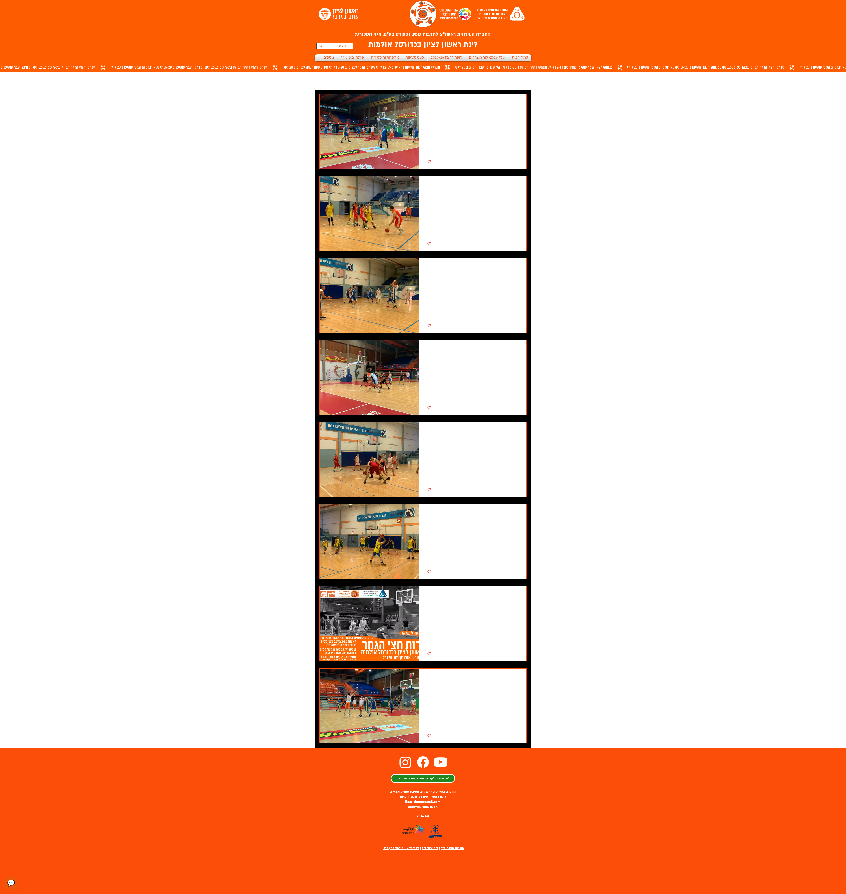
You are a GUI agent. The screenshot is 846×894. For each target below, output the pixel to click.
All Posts (520, 81)
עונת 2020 (432, 81)
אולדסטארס (384, 81)
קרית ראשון (359, 81)
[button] (325, 81)
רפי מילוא (454, 81)
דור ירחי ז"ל (430, 848)
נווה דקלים (408, 81)
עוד (340, 81)
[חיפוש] (320, 46)
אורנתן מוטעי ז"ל (452, 848)
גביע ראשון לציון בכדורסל (487, 81)
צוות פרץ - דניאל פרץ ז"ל (401, 848)
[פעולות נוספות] (427, 103)
